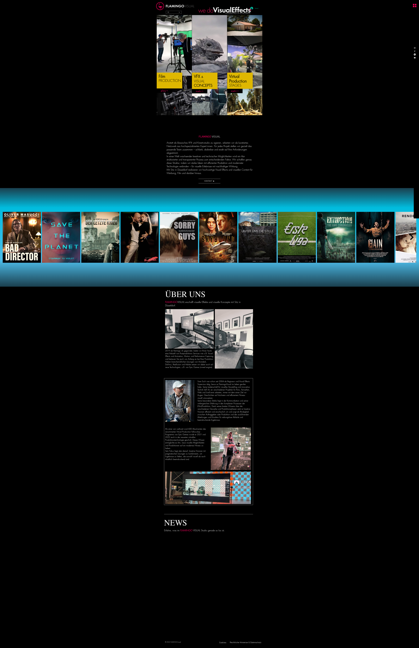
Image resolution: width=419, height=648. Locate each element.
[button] (413, 5)
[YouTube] (415, 58)
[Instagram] (415, 48)
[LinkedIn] (415, 54)
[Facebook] (415, 51)
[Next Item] (412, 237)
